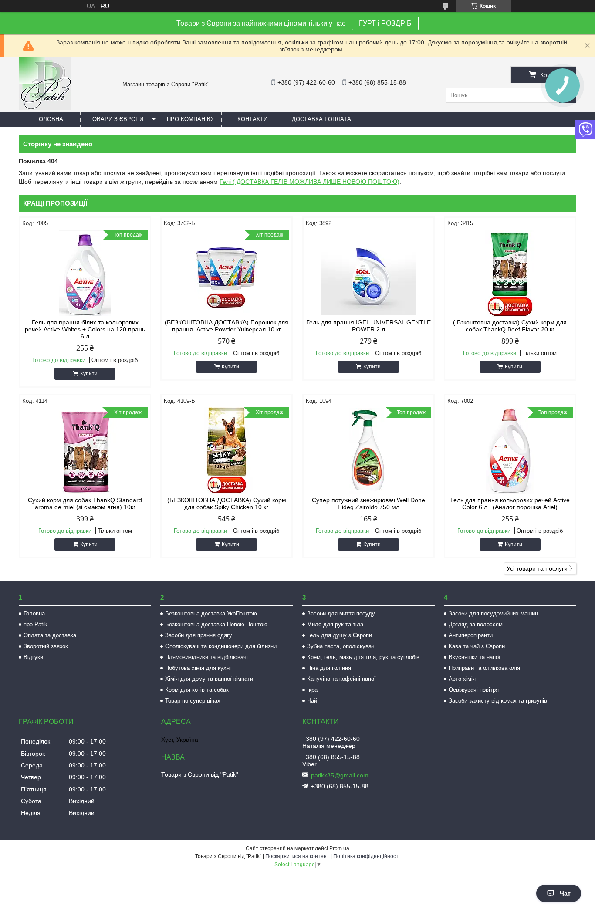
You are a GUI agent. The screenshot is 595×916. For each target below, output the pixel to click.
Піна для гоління (329, 668)
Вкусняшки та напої (474, 657)
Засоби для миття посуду (341, 613)
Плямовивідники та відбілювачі (206, 657)
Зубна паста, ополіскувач (341, 646)
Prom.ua (339, 848)
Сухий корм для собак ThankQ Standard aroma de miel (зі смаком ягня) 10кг (85, 503)
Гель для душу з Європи (339, 635)
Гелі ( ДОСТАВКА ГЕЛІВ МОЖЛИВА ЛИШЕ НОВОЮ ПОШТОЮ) (309, 181)
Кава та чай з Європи (477, 646)
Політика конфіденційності (366, 856)
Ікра (312, 689)
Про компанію (190, 119)
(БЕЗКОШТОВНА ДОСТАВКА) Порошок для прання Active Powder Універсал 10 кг (226, 326)
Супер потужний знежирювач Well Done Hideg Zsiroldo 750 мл (368, 503)
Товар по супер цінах (192, 700)
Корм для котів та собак (197, 689)
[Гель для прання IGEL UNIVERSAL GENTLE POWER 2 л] (368, 273)
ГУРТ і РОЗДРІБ (385, 23)
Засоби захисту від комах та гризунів (498, 700)
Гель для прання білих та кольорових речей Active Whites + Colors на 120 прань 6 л (85, 329)
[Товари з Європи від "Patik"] (45, 107)
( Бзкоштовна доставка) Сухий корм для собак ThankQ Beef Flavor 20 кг (510, 326)
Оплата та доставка (50, 635)
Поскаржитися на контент (297, 856)
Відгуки (33, 657)
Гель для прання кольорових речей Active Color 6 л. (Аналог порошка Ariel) (510, 503)
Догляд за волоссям (476, 624)
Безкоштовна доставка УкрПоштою (211, 613)
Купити (89, 374)
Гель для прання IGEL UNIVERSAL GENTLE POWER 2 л (368, 326)
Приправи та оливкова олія (484, 668)
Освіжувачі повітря (474, 689)
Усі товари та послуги (537, 568)
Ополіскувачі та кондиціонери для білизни (221, 646)
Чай (312, 700)
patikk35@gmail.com (339, 775)
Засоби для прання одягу (198, 635)
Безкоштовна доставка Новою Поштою (216, 624)
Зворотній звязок (46, 646)
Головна (49, 119)
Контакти (252, 119)
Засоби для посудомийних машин (493, 613)
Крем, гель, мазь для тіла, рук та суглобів (363, 657)
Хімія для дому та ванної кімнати (209, 679)
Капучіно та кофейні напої (341, 679)
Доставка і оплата (321, 119)
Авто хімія (462, 679)
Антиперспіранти (471, 635)
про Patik (35, 624)
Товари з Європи (116, 119)
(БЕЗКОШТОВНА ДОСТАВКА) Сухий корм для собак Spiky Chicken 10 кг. (226, 503)
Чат (565, 893)
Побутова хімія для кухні (198, 668)
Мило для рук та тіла (335, 624)
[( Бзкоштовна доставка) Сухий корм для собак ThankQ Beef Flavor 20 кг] (510, 273)
